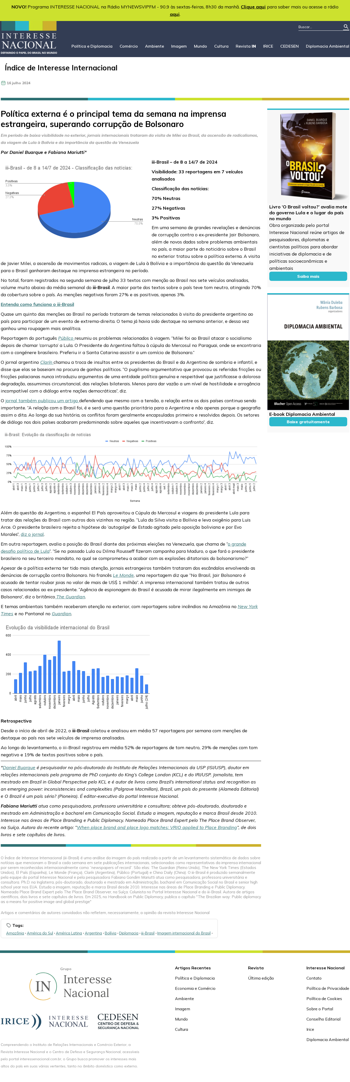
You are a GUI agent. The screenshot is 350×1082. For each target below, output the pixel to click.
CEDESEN (289, 46)
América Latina (69, 933)
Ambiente (154, 46)
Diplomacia (128, 933)
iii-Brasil (148, 933)
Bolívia (110, 933)
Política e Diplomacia (91, 46)
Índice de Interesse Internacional (61, 67)
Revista (246, 46)
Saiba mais (308, 276)
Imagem (179, 46)
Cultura (221, 46)
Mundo (200, 46)
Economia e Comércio (195, 988)
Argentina (93, 933)
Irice (310, 1029)
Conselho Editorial (323, 1019)
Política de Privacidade (327, 988)
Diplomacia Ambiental (327, 46)
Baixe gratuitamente (308, 421)
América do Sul (40, 933)
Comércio (129, 46)
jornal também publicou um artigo (42, 400)
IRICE (268, 46)
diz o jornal (32, 534)
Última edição (261, 978)
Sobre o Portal (319, 1008)
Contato (314, 978)
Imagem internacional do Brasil (184, 933)
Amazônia (15, 933)
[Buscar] (346, 27)
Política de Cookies (324, 998)
